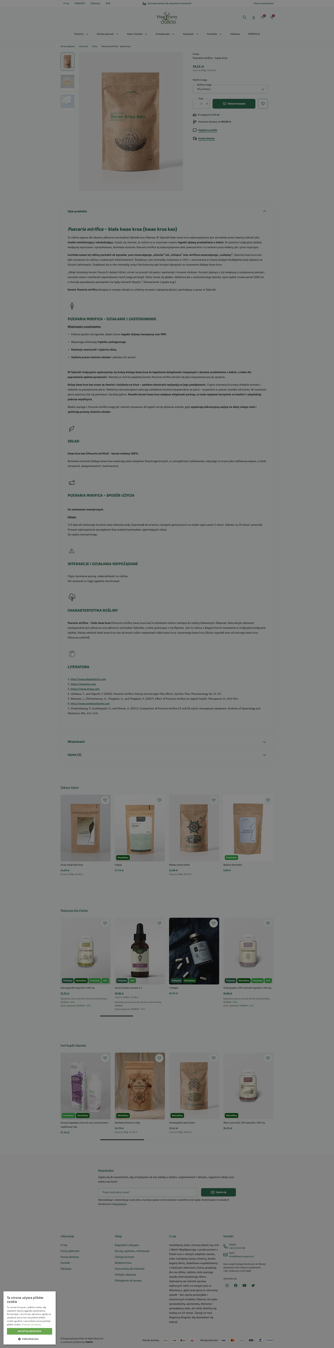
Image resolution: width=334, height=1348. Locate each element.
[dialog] (29, 1318)
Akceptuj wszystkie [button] (29, 1331)
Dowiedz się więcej (31, 1324)
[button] (29, 1339)
